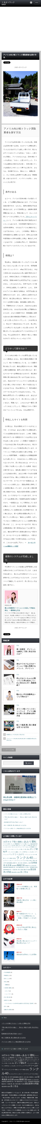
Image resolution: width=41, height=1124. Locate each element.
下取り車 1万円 (8, 1077)
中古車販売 (7, 972)
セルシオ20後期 (30, 847)
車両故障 (32, 867)
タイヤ (24, 1060)
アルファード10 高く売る (11, 845)
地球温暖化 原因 (11, 863)
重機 (6, 984)
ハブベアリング (20, 1065)
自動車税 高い (12, 867)
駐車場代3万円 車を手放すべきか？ (13, 822)
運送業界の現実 (15, 872)
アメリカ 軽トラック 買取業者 (11, 844)
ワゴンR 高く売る (27, 860)
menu (36, 2)
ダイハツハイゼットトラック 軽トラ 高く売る (17, 849)
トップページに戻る (8, 749)
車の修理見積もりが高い (23, 867)
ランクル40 (24, 857)
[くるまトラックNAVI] (10, 3)
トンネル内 (30, 852)
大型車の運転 (7, 988)
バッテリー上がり (16, 854)
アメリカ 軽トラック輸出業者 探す (24, 1057)
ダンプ (7, 991)
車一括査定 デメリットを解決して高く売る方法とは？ (26, 651)
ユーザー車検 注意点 (10, 858)
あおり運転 (30, 841)
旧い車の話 (7, 997)
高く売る (24, 872)
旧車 (29, 863)
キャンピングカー (33, 1059)
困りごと (6, 978)
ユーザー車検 (13, 1069)
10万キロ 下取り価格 (12, 842)
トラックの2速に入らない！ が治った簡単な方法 (17, 814)
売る (18, 645)
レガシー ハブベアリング (15, 860)
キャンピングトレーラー (18, 847)
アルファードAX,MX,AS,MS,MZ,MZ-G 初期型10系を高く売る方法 (22, 739)
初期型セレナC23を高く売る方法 (15, 734)
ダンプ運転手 (20, 1063)
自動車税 (5, 867)
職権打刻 (21, 865)
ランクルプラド (13, 1074)
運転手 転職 (27, 869)
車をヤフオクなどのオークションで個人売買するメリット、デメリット (26, 666)
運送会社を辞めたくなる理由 (26, 954)
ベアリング (27, 854)
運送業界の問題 (32, 1084)
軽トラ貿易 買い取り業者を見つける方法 (15, 825)
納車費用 (14, 865)
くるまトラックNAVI (14, 1121)
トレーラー (8, 994)
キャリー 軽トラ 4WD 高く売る (27, 845)
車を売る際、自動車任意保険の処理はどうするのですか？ (20, 798)
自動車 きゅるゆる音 (30, 865)
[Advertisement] (20, 29)
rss (31, 2)
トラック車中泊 (23, 852)
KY (23, 842)
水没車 (8, 865)
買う (5, 1006)
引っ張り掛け (19, 863)
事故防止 (6, 975)
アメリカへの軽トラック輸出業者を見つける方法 (17, 828)
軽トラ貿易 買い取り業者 (16, 869)
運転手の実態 (7, 1009)
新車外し (25, 863)
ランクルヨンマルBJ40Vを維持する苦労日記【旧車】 (19, 1003)
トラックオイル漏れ (13, 852)
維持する (6, 1000)
